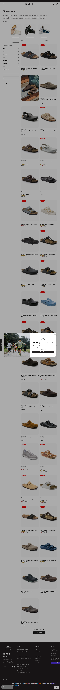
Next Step (43, 351)
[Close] (55, 334)
